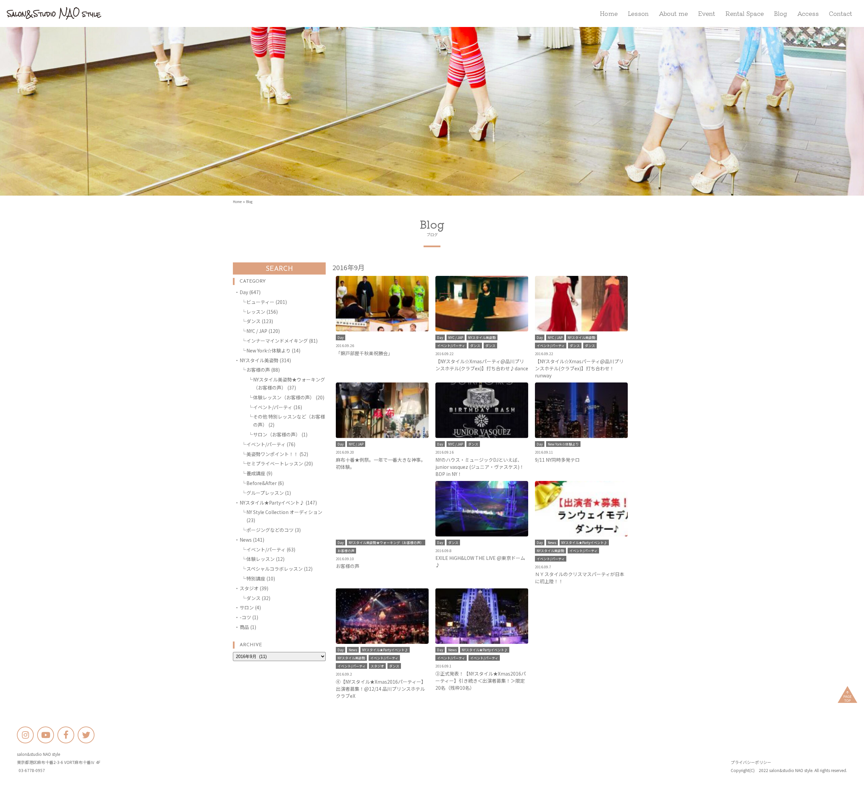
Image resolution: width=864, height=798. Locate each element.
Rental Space (744, 13)
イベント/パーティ (272, 407)
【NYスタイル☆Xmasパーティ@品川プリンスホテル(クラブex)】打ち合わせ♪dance (481, 365)
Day (244, 292)
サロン (247, 607)
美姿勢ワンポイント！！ (272, 454)
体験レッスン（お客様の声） (284, 397)
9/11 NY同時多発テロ (557, 459)
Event (706, 13)
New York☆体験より (268, 350)
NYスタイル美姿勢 (259, 360)
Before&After (261, 483)
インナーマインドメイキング (277, 340)
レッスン (255, 311)
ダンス (253, 321)
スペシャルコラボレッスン (274, 568)
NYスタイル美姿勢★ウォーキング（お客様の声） (386, 542)
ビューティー (260, 301)
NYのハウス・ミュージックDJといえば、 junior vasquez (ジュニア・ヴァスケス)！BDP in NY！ (479, 466)
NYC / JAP (256, 330)
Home (609, 13)
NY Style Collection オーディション (284, 512)
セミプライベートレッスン (274, 463)
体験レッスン (260, 558)
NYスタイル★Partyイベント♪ (272, 502)
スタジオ (249, 588)
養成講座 (255, 473)
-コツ (245, 617)
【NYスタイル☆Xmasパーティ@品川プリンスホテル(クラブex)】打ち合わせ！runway (579, 368)
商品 (244, 627)
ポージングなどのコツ (270, 529)
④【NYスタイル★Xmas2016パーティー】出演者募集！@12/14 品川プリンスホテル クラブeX (381, 688)
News (246, 539)
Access (808, 13)
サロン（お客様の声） (276, 434)
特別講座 (255, 578)
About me (673, 13)
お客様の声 (258, 369)
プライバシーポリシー (751, 762)
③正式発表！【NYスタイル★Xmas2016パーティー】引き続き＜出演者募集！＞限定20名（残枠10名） (480, 680)
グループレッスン (265, 492)
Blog (780, 13)
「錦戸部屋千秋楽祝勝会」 (364, 353)
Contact (840, 13)
